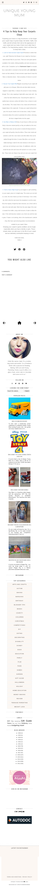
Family (19, 657)
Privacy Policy (27, 876)
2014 (18, 759)
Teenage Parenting (19, 702)
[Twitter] (16, 811)
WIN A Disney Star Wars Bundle (19, 490)
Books (19, 609)
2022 (19, 741)
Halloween (19, 682)
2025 (19, 735)
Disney (19, 645)
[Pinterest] (22, 811)
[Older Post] (34, 323)
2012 (18, 763)
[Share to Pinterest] (24, 249)
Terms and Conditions (14, 876)
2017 (19, 752)
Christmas (19, 621)
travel (22, 725)
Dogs (20, 649)
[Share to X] (15, 249)
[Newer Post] (4, 323)
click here (32, 70)
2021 (19, 744)
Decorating (20, 637)
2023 (19, 739)
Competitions (19, 625)
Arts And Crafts (20, 584)
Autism (19, 588)
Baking (19, 592)
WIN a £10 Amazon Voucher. (19, 421)
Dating (19, 633)
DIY (19, 629)
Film (19, 662)
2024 (19, 737)
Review (20, 698)
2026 (19, 733)
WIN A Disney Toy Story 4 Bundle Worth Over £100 (19, 455)
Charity (19, 613)
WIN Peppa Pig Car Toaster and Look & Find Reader (19, 561)
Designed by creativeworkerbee (19, 884)
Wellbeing (24, 723)
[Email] (23, 811)
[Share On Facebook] (19, 249)
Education (19, 653)
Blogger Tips (19, 604)
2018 (19, 750)
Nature (9, 723)
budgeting (15, 725)
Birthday (19, 600)
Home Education (19, 690)
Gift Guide (19, 678)
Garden (19, 674)
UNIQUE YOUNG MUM (19, 12)
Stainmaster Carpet (25, 66)
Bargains (19, 596)
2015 (18, 757)
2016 (18, 754)
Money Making (19, 694)
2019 (19, 748)
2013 (18, 761)
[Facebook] (15, 811)
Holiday (19, 686)
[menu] (3, 2)
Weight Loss (19, 706)
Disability (19, 641)
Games (19, 670)
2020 (19, 746)
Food (20, 666)
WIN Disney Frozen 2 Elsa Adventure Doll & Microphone (19, 526)
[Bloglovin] (20, 811)
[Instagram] (18, 811)
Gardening (17, 721)
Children (20, 617)
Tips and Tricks (16, 723)
